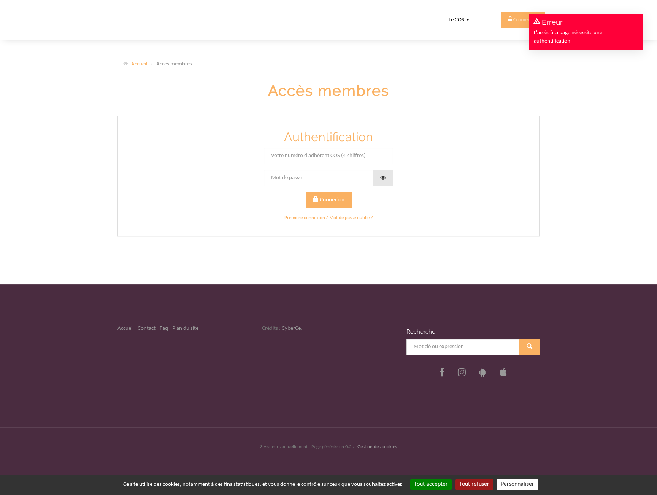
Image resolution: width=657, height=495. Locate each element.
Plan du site (185, 328)
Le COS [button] (457, 20)
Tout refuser (474, 484)
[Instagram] (462, 373)
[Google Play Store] (482, 373)
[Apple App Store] (503, 373)
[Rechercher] (529, 347)
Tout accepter (431, 484)
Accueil (139, 64)
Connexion (331, 200)
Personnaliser (517, 484)
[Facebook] (441, 373)
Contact (147, 328)
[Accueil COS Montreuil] (143, 20)
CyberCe (291, 328)
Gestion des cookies (377, 446)
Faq (164, 328)
